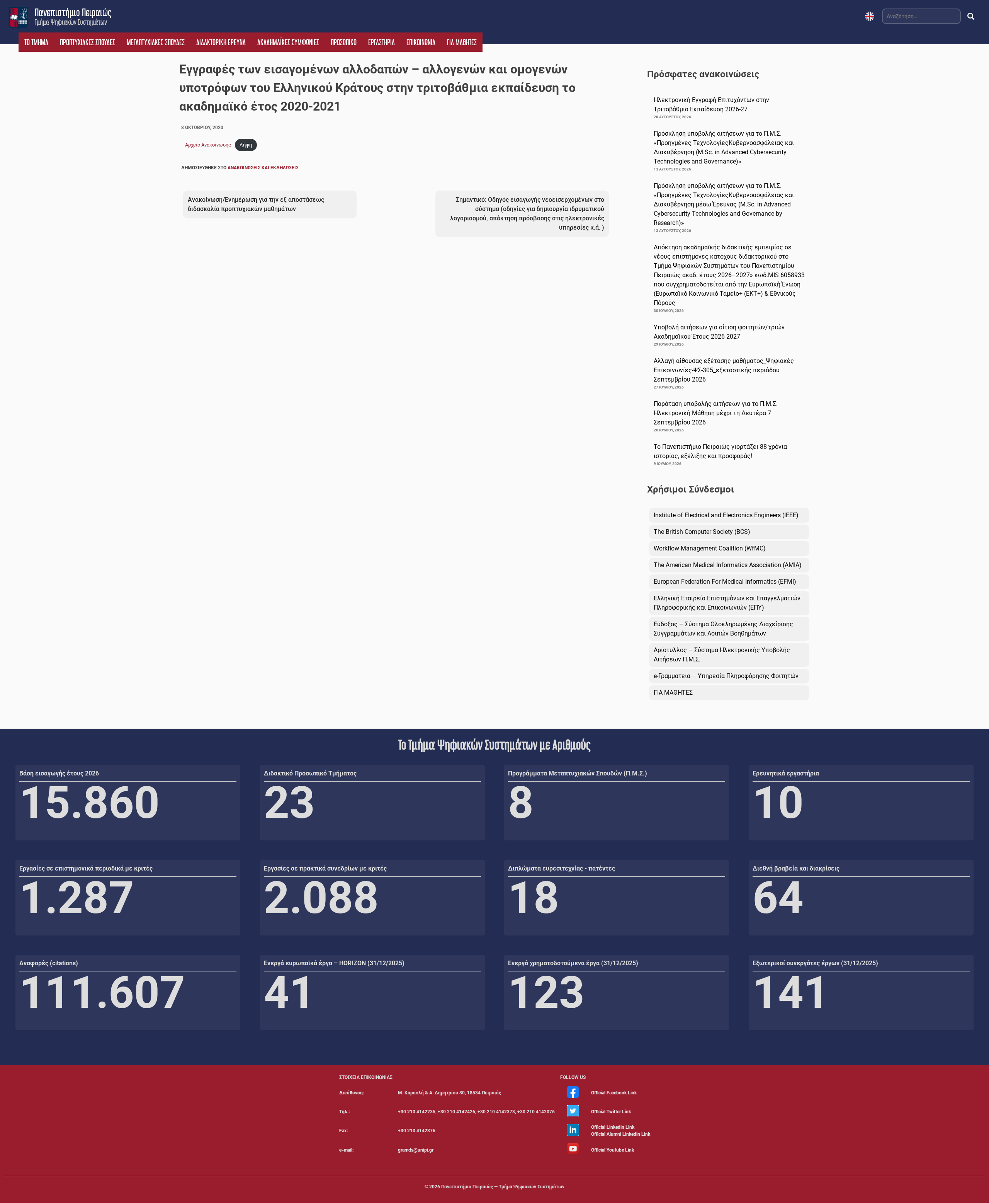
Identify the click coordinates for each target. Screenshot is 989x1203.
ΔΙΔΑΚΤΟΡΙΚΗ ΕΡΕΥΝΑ (221, 42)
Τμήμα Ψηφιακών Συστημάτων (71, 22)
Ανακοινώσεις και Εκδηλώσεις (263, 167)
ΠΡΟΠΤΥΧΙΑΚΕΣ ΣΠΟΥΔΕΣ (87, 42)
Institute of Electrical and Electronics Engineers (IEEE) (726, 515)
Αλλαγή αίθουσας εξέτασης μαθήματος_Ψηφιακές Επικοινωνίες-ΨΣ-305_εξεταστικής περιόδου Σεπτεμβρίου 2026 (724, 370)
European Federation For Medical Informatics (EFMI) (725, 581)
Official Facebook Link (614, 1093)
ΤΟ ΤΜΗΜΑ (36, 42)
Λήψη (246, 145)
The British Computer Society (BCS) (702, 531)
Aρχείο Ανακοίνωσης (208, 145)
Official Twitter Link (611, 1111)
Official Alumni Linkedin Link (620, 1134)
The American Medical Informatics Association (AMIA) (728, 565)
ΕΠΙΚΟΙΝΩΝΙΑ (420, 42)
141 (791, 992)
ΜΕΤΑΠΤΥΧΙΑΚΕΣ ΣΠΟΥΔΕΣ (156, 42)
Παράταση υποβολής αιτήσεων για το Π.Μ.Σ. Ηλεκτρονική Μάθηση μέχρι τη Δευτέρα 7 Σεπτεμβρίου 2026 (716, 413)
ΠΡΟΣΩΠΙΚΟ (344, 42)
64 (778, 898)
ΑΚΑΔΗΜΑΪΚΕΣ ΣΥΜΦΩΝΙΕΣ (288, 42)
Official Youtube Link (612, 1150)
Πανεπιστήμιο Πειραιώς (73, 12)
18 (533, 898)
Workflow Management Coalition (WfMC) (710, 548)
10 (778, 803)
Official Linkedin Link (612, 1127)
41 (289, 992)
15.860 (89, 803)
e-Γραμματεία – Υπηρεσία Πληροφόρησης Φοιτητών (726, 676)
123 (546, 992)
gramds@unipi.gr (415, 1150)
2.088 (321, 898)
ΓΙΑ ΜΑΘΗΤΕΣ (462, 42)
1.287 (76, 898)
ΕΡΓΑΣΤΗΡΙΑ (381, 42)
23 (289, 803)
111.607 (102, 992)
